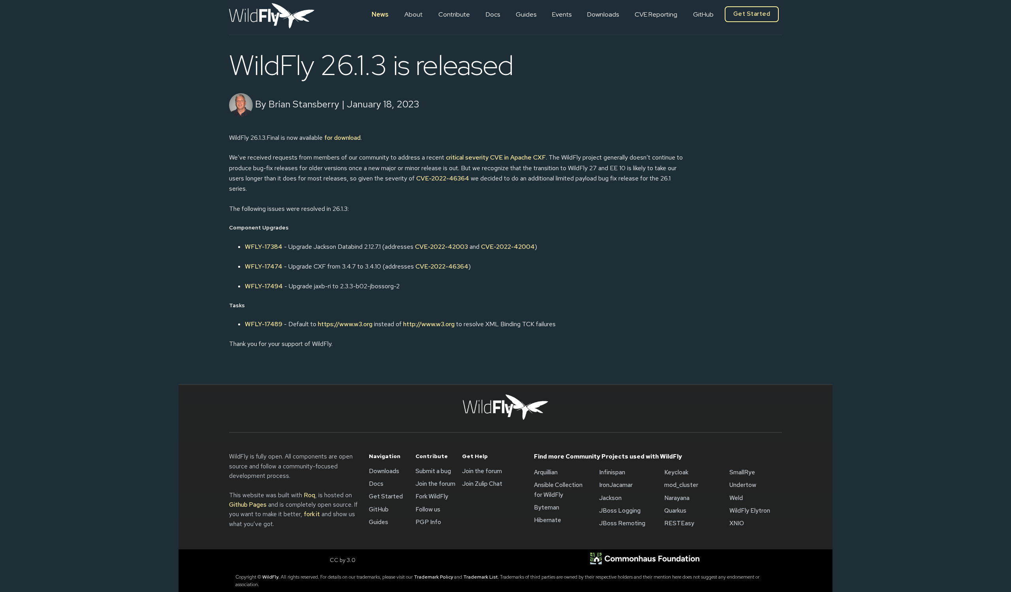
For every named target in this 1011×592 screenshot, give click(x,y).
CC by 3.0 (342, 560)
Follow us (427, 509)
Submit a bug (433, 471)
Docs (493, 14)
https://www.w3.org (345, 324)
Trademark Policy (433, 577)
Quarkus (675, 511)
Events (561, 14)
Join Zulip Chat (482, 484)
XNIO (736, 523)
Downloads (603, 14)
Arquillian (546, 472)
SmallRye (742, 472)
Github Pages (248, 505)
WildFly (270, 577)
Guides (526, 14)
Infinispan (612, 472)
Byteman (546, 507)
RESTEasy (679, 523)
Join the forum (435, 484)
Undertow (742, 485)
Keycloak (676, 472)
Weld (736, 498)
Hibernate (547, 520)
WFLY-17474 (263, 266)
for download (342, 137)
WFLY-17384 (263, 246)
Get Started (751, 14)
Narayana (677, 498)
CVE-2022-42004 (508, 246)
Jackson (610, 498)
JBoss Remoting (622, 523)
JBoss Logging (620, 511)
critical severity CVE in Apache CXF (496, 157)
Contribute (454, 14)
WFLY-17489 (263, 324)
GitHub (703, 14)
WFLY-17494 (264, 286)
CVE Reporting (656, 14)
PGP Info (428, 522)
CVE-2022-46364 (442, 178)
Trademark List (480, 577)
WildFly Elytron (749, 511)
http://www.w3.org (429, 324)
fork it (312, 514)
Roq (309, 495)
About (413, 14)
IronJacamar (616, 485)
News (380, 14)
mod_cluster (681, 485)
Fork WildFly (431, 496)
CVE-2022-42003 (441, 246)
